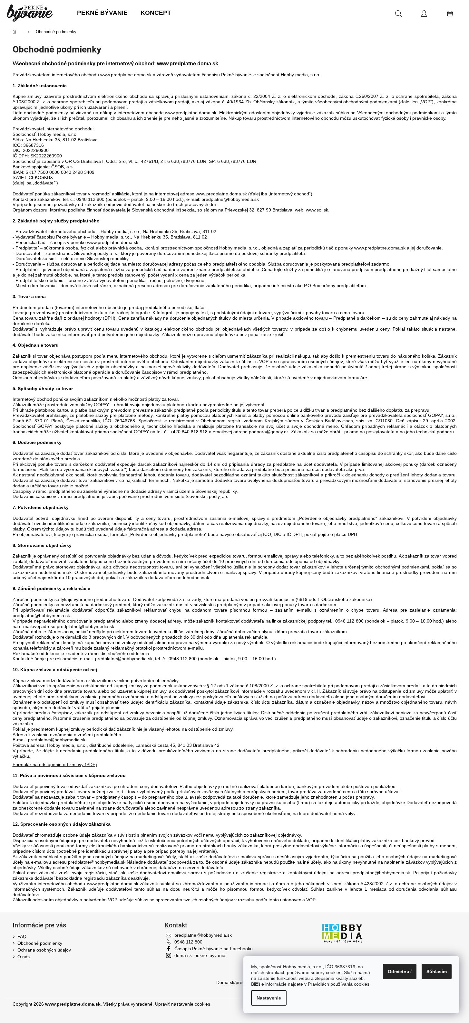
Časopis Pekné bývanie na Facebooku (213, 948)
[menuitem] (102, 13)
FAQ (21, 936)
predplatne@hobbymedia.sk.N (99, 862)
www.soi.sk (317, 209)
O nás (23, 956)
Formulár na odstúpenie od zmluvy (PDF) (55, 764)
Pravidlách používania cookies (338, 984)
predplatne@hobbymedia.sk (230, 199)
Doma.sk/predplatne (237, 982)
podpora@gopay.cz (268, 431)
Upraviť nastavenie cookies (182, 1004)
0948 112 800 (188, 941)
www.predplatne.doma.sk (125, 74)
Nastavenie (269, 997)
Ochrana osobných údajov (44, 950)
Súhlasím (436, 971)
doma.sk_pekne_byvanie (199, 955)
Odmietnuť (400, 971)
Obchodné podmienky (39, 943)
